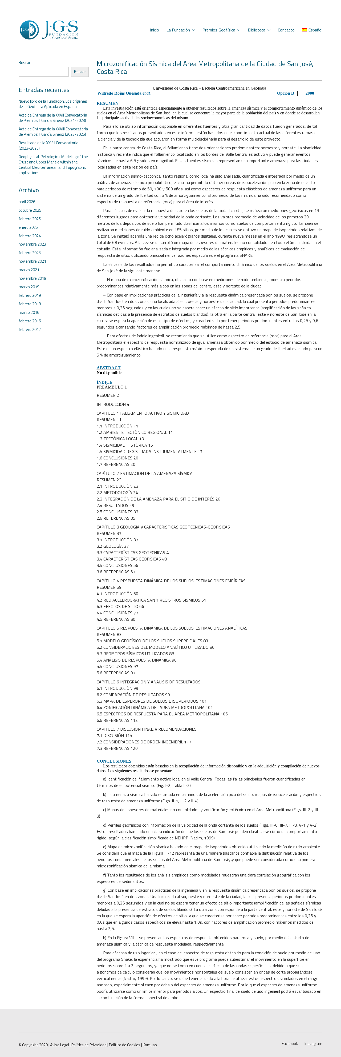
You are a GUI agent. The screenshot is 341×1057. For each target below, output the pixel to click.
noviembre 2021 (32, 261)
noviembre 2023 (32, 244)
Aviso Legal (59, 1045)
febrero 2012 (30, 329)
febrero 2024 (30, 236)
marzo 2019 (29, 287)
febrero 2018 (30, 304)
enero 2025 (28, 227)
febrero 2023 (30, 252)
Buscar (24, 62)
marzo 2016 (29, 312)
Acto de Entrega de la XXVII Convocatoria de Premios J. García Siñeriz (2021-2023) (53, 118)
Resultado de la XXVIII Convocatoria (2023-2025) (48, 145)
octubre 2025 (30, 210)
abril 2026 (27, 202)
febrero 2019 (30, 295)
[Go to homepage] (49, 30)
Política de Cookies (124, 1045)
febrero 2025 (30, 219)
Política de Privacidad (89, 1045)
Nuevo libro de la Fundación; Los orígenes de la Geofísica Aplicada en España (53, 104)
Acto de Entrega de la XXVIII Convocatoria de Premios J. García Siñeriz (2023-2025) (53, 131)
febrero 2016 (30, 321)
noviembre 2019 (32, 278)
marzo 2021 (29, 270)
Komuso (150, 1045)
